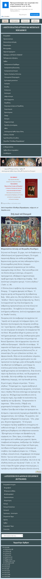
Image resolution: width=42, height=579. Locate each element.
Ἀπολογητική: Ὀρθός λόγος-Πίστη (13, 131)
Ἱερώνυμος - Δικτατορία (10, 513)
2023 (4, 569)
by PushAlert (6, 16)
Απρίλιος (6, 557)
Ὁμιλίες (5, 520)
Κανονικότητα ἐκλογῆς (9, 42)
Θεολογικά (7, 93)
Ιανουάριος (7, 563)
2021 (4, 572)
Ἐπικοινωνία (25, 21)
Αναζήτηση (35, 21)
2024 (4, 567)
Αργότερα (23, 14)
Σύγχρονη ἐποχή (8, 122)
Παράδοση (6, 103)
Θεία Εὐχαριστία (8, 100)
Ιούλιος (6, 551)
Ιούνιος (6, 553)
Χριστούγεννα (7, 112)
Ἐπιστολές (6, 529)
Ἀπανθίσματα (7, 153)
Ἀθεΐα (5, 128)
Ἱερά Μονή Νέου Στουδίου (11, 138)
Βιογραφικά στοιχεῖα (9, 485)
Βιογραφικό (6, 36)
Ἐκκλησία (6, 84)
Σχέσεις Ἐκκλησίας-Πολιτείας (12, 74)
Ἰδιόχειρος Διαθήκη (9, 491)
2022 (4, 571)
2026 (4, 547)
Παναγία (6, 119)
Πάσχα (5, 116)
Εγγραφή (34, 14)
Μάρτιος (6, 559)
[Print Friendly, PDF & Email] (38, 472)
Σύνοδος (6, 87)
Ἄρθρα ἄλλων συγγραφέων (10, 150)
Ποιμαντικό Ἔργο (8, 516)
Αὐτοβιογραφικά (8, 494)
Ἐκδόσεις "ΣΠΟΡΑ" (8, 135)
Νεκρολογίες (7, 45)
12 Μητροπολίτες (8, 147)
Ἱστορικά (6, 510)
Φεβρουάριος (8, 561)
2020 (4, 574)
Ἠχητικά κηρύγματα (9, 52)
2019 (4, 576)
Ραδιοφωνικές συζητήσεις (10, 58)
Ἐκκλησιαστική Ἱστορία (10, 71)
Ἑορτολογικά (7, 109)
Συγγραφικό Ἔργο (8, 526)
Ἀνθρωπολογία (8, 96)
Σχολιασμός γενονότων (10, 80)
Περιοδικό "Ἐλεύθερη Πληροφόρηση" (13, 141)
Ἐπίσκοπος (7, 90)
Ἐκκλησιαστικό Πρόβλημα (11, 64)
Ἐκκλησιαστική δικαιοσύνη (11, 68)
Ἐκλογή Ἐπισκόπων (9, 507)
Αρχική (5, 21)
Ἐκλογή (5, 504)
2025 (4, 565)
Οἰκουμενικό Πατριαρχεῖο (11, 77)
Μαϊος (6, 555)
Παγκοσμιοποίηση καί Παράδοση (13, 106)
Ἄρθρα (5, 61)
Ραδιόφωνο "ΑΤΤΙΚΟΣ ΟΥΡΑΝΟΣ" (13, 55)
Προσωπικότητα (8, 39)
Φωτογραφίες (7, 48)
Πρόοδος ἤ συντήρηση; (10, 125)
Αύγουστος (7, 549)
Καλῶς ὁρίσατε (14, 21)
